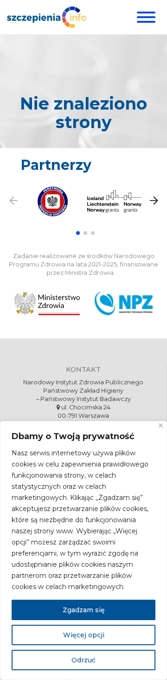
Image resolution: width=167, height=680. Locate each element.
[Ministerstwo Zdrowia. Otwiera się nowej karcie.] (47, 303)
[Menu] (145, 17)
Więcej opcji (83, 635)
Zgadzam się (84, 610)
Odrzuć (83, 660)
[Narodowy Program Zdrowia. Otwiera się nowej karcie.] (123, 303)
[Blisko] (161, 425)
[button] (78, 233)
